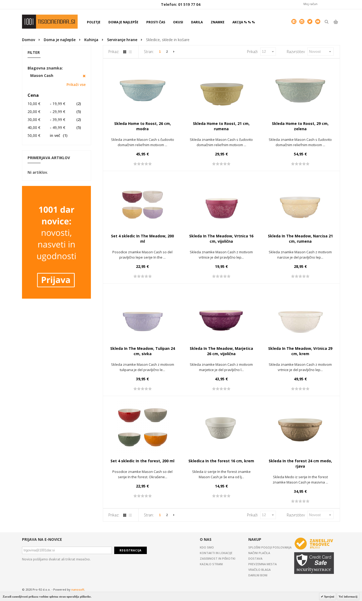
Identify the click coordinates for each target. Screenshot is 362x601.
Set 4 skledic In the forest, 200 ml (142, 460)
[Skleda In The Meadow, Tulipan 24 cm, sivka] (142, 315)
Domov (28, 39)
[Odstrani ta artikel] (84, 76)
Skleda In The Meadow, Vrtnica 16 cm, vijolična (221, 238)
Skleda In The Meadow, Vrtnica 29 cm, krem (300, 351)
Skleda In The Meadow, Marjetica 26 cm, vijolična (221, 351)
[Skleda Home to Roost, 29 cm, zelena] (300, 90)
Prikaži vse (76, 84)
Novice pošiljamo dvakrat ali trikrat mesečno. (56, 559)
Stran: (149, 51)
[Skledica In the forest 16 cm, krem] (221, 427)
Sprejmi (328, 596)
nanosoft (77, 589)
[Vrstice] (130, 51)
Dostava (255, 558)
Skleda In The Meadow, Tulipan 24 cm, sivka (142, 351)
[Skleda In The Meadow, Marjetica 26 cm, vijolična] (221, 315)
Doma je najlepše (60, 39)
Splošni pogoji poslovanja (270, 547)
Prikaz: (113, 51)
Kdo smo (207, 547)
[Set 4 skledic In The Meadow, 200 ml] (142, 202)
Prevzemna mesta (262, 564)
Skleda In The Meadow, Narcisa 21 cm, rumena (300, 238)
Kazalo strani (211, 564)
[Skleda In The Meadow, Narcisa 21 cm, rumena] (300, 202)
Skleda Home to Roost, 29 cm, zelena (300, 126)
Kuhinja (91, 39)
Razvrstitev (296, 51)
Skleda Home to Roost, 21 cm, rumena (221, 126)
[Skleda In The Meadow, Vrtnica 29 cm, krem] (300, 315)
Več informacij (348, 596)
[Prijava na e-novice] (56, 188)
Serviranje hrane (122, 39)
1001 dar (50, 22)
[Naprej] (174, 52)
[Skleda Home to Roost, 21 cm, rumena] (221, 90)
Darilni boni (257, 575)
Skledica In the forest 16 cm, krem (221, 460)
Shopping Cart (335, 26)
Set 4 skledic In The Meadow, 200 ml (142, 238)
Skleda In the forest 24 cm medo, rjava (300, 463)
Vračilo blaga (259, 570)
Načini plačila (259, 553)
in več (44, 135)
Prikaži (252, 51)
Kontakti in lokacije (216, 553)
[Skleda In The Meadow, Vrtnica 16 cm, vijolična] (221, 202)
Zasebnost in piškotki (217, 558)
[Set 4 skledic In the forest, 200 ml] (142, 427)
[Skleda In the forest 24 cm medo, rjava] (300, 427)
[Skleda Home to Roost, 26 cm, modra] (142, 90)
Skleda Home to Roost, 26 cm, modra (142, 126)
